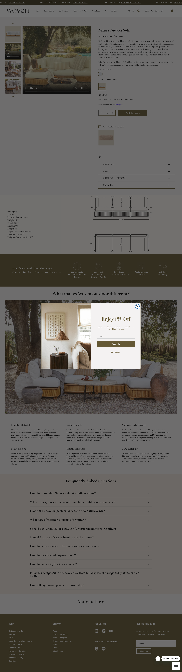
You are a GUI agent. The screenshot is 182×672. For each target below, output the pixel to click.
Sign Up (115, 344)
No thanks (115, 352)
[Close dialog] (137, 306)
